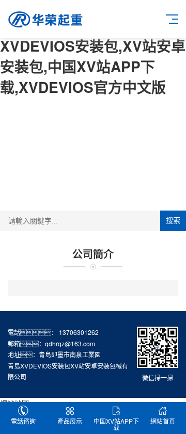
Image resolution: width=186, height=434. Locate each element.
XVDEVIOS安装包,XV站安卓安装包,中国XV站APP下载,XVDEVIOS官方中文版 (92, 66)
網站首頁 (162, 420)
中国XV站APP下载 (116, 423)
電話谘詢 (23, 420)
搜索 (173, 220)
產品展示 (69, 420)
